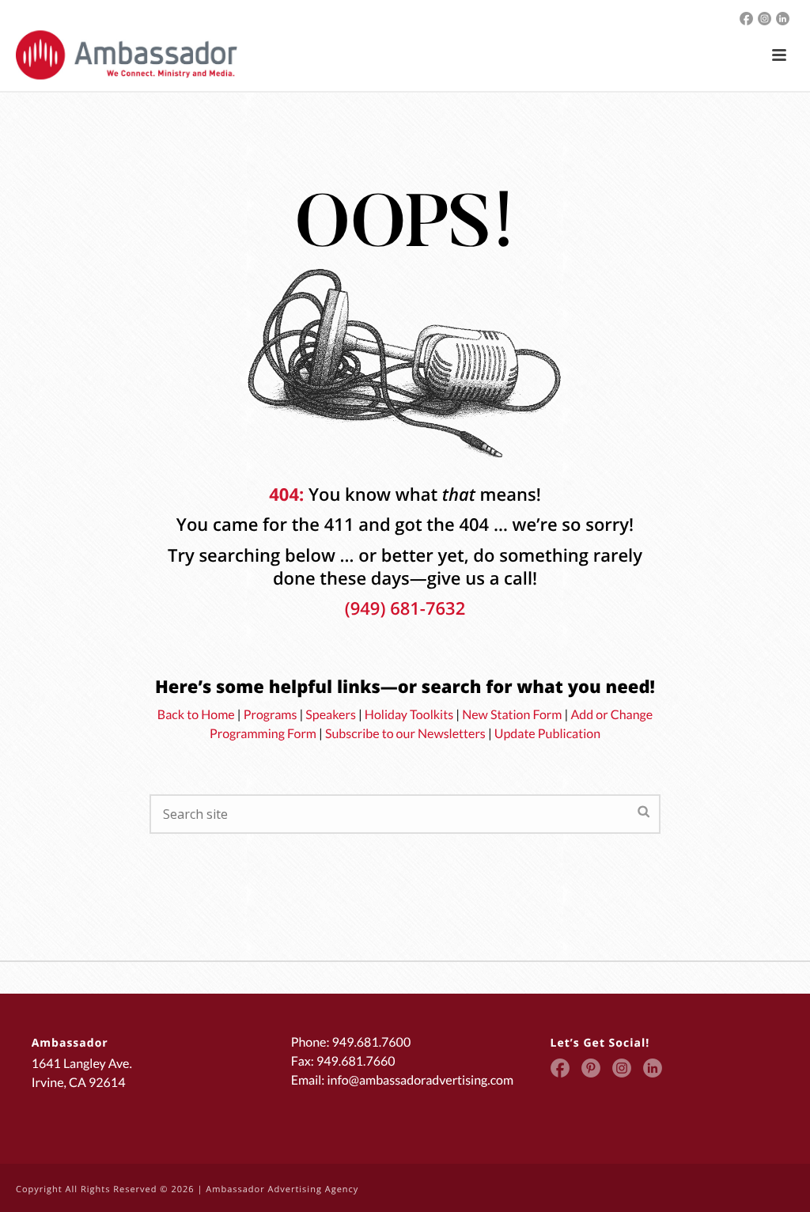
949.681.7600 (371, 1042)
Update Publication (547, 733)
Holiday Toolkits (409, 714)
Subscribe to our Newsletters (405, 733)
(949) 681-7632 (405, 608)
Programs (270, 714)
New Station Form (512, 714)
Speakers (330, 714)
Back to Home (196, 714)
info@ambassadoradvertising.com (420, 1080)
